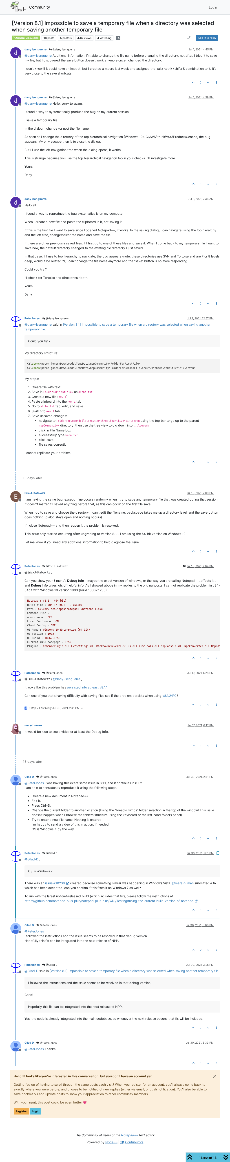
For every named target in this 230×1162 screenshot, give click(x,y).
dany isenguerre (35, 49)
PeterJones (32, 318)
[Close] (215, 1076)
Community (39, 7)
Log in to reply (207, 37)
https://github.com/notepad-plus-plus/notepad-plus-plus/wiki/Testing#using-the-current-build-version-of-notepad (108, 901)
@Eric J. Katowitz (56, 566)
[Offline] (17, 52)
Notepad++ (129, 1135)
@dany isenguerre (63, 49)
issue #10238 (55, 883)
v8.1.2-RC (169, 695)
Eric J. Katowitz (34, 493)
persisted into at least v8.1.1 (87, 687)
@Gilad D (51, 853)
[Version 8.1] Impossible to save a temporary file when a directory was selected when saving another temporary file (134, 971)
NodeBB (111, 1142)
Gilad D (29, 776)
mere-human (33, 725)
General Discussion (27, 37)
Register (21, 1111)
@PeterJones (53, 673)
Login (35, 1111)
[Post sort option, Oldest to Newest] (189, 38)
